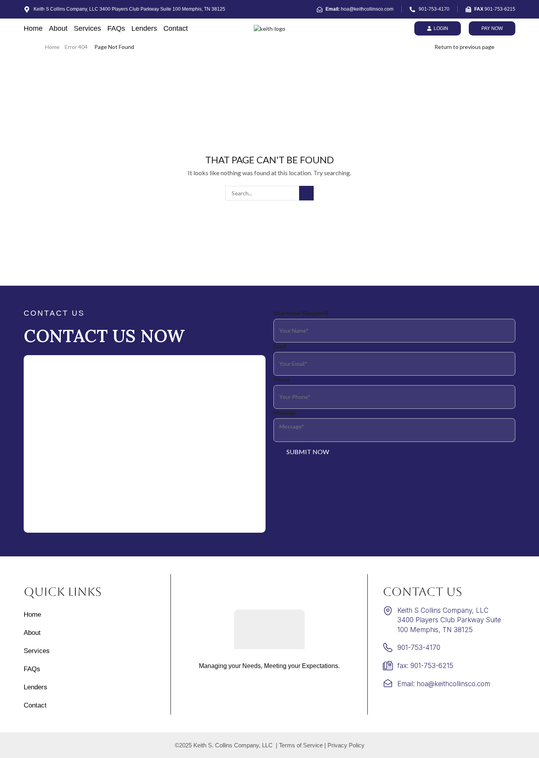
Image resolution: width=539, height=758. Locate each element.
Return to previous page (464, 46)
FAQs (116, 28)
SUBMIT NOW (307, 451)
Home (33, 28)
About (58, 28)
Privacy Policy (346, 745)
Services (87, 28)
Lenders (144, 28)
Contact (175, 28)
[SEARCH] (306, 193)
